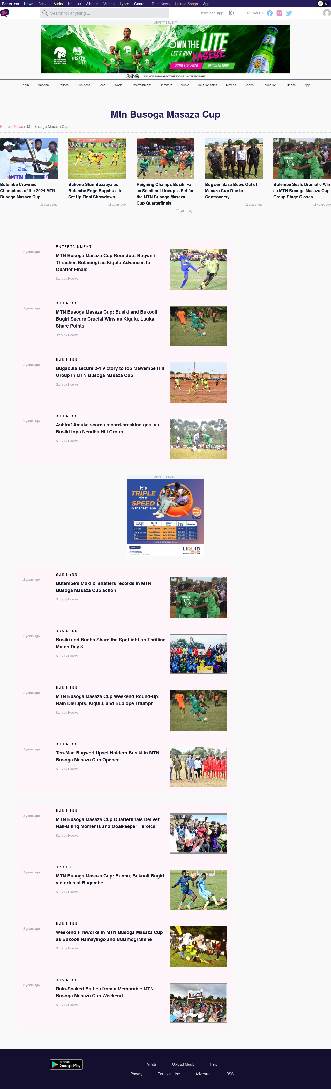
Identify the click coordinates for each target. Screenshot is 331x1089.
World (118, 85)
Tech (102, 85)
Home (5, 126)
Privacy (136, 1073)
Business (83, 85)
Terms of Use (169, 1073)
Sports (249, 85)
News (18, 126)
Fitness (290, 85)
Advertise (203, 1073)
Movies (231, 85)
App (307, 85)
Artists (152, 1064)
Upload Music (183, 1064)
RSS (230, 1073)
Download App (211, 13)
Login (25, 85)
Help (213, 1064)
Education (269, 85)
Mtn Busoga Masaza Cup (48, 126)
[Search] (45, 13)
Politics (63, 85)
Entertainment (141, 85)
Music (185, 85)
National (44, 85)
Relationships (207, 85)
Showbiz (166, 85)
